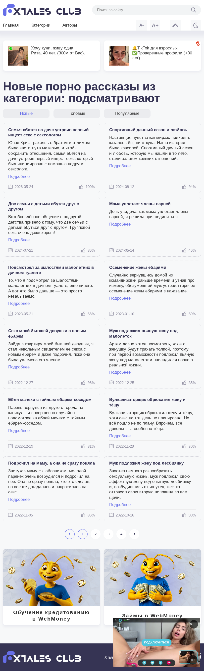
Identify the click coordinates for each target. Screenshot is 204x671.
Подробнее (19, 176)
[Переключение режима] (196, 25)
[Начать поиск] (193, 9)
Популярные (127, 113)
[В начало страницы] (175, 25)
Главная (11, 25)
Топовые (77, 113)
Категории (41, 25)
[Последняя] (134, 534)
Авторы (69, 25)
